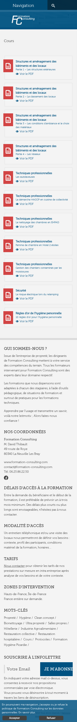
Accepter (14, 718)
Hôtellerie (10, 628)
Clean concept (44, 618)
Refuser (51, 718)
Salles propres (57, 623)
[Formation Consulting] (23, 20)
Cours (27, 639)
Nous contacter (14, 566)
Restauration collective (19, 634)
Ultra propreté (35, 623)
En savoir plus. (27, 712)
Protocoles (42, 639)
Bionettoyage (13, 623)
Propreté (10, 618)
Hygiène (25, 618)
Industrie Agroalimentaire (38, 628)
